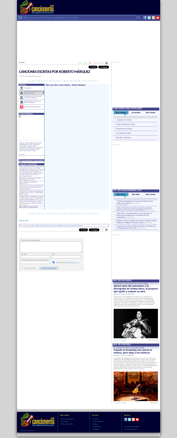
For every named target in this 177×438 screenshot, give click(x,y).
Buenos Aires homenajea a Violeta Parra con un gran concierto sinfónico (31, 203)
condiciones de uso (71, 263)
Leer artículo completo (120, 340)
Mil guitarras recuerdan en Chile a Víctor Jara (30, 179)
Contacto (96, 419)
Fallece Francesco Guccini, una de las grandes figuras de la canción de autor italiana (134, 209)
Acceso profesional (131, 429)
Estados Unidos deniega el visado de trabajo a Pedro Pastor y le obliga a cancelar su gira (137, 222)
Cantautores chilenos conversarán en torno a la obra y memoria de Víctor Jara (31, 187)
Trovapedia (27, 88)
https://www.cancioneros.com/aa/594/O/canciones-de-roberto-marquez (59, 225)
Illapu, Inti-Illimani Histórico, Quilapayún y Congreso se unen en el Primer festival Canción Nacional (31, 168)
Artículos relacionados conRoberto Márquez (32, 101)
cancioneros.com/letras (132, 426)
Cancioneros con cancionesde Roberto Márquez (33, 96)
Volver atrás (24, 221)
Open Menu (20, 18)
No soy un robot (30, 268)
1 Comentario (153, 340)
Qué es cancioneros (67, 419)
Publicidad (96, 429)
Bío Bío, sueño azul (124, 138)
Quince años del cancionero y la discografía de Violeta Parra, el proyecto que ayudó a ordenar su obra (136, 289)
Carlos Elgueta (64, 85)
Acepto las (67, 263)
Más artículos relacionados (28, 207)
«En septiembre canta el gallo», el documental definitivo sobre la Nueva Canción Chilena (31, 174)
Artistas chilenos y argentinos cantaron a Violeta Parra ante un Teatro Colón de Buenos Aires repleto (31, 198)
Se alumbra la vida (124, 133)
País (53, 254)
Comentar (100, 63)
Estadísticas (97, 426)
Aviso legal (64, 421)
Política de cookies (67, 424)
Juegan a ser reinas (124, 120)
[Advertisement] (88, 40)
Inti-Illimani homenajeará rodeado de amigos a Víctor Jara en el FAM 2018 (31, 192)
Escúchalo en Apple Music (32, 106)
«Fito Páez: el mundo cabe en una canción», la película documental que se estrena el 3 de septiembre (134, 215)
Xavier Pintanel (121, 294)
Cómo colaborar (98, 421)
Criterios (95, 424)
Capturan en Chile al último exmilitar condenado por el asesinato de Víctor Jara (136, 227)
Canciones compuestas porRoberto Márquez (32, 92)
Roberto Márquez (78, 85)
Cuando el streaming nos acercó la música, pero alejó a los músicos (133, 351)
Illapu (21, 162)
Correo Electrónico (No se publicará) (34, 260)
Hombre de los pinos (124, 129)
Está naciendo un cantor (126, 124)
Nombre (24, 254)
